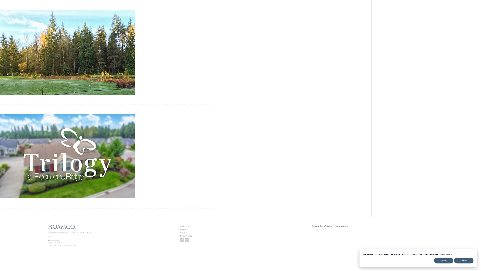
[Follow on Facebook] (182, 240)
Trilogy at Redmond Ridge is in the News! (31, 204)
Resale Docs (396, 8)
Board (428, 8)
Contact (466, 8)
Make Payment (348, 8)
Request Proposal (373, 8)
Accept (444, 260)
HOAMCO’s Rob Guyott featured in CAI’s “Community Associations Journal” (57, 100)
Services (441, 8)
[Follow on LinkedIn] (187, 240)
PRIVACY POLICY (186, 236)
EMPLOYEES (184, 226)
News (454, 8)
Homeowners (413, 8)
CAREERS (183, 229)
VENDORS (183, 233)
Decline (464, 260)
